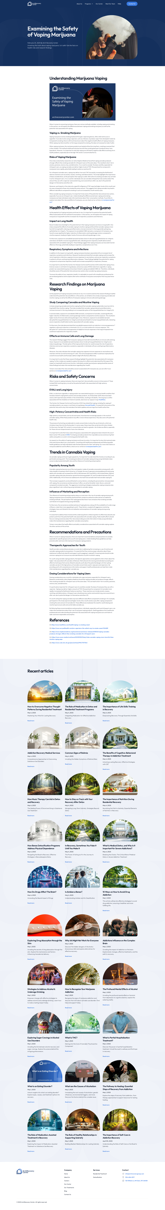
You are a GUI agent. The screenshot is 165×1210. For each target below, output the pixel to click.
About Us (79, 4)
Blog (65, 1191)
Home (66, 1174)
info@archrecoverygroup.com (134, 1174)
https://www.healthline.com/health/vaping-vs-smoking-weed (70, 625)
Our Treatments (69, 1187)
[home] (34, 4)
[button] (89, 4)
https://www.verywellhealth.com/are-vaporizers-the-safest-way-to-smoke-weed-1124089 (80, 628)
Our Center (99, 4)
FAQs (119, 4)
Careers (66, 1181)
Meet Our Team (110, 4)
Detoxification (97, 1177)
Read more (31, 721)
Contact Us (132, 4)
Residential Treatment (100, 1174)
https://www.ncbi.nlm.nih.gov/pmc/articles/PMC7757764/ (69, 643)
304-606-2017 (129, 1177)
